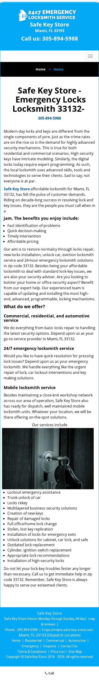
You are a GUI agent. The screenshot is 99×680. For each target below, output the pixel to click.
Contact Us (69, 646)
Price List (58, 652)
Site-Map (75, 652)
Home (40, 69)
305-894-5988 (60, 38)
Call (50, 673)
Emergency (30, 646)
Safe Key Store (17, 188)
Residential (33, 640)
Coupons (49, 646)
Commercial (55, 640)
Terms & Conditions (32, 652)
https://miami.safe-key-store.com (67, 630)
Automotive (77, 640)
